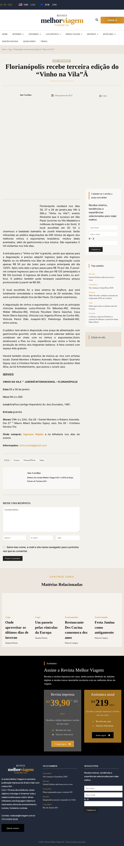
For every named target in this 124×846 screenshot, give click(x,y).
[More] (58, 192)
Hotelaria (92, 313)
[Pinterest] (44, 192)
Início (4, 49)
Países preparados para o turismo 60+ (58, 792)
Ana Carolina (25, 95)
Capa (10, 49)
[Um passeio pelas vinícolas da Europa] (47, 604)
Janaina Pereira (11, 643)
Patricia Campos (71, 643)
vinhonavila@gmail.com (33, 445)
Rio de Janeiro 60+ (50, 808)
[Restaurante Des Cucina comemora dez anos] (77, 604)
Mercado (92, 274)
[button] (97, 20)
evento (17, 460)
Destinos (92, 292)
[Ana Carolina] (14, 94)
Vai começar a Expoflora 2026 (101, 288)
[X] (37, 192)
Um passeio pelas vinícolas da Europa (46, 627)
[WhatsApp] (51, 192)
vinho (41, 460)
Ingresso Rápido (33, 434)
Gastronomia (64, 61)
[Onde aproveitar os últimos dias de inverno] (17, 604)
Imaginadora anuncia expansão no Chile (59, 800)
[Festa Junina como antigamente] (107, 604)
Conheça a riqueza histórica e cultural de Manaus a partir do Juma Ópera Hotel (103, 319)
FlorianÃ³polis (30, 460)
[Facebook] (30, 192)
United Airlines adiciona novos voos (58, 784)
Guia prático (93, 285)
